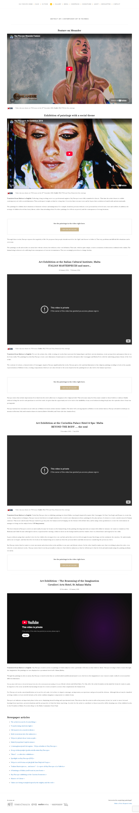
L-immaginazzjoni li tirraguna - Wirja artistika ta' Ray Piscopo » (34, 746)
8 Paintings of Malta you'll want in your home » (27, 770)
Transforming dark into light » (22, 726)
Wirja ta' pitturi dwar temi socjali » (23, 738)
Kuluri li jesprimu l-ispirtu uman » (23, 742)
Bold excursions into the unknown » (23, 734)
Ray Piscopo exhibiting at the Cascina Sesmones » (29, 774)
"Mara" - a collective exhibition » (22, 754)
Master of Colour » (17, 778)
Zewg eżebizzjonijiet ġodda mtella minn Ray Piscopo (30, 750)
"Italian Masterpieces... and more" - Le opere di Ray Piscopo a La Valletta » (38, 766)
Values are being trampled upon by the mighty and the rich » (32, 782)
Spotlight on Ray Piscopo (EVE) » (22, 758)
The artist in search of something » (23, 722)
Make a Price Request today (123, 803)
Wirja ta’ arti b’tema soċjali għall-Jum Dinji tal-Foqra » (30, 762)
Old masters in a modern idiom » (23, 730)
